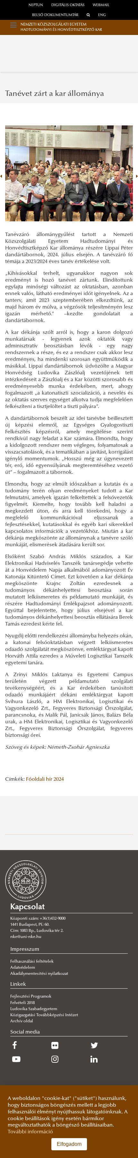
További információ (30, 1132)
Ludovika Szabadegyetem (33, 1009)
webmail (101, 5)
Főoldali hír (39, 779)
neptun (36, 5)
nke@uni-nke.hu (25, 937)
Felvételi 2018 (22, 1003)
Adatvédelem (22, 968)
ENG (102, 15)
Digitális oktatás (67, 5)
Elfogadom (69, 1144)
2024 (59, 779)
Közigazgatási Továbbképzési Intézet (44, 1015)
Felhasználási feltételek (32, 962)
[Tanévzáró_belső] (69, 173)
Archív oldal (21, 1021)
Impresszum (24, 949)
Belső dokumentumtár (55, 15)
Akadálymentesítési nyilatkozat (39, 974)
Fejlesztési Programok (30, 997)
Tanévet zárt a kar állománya (54, 94)
